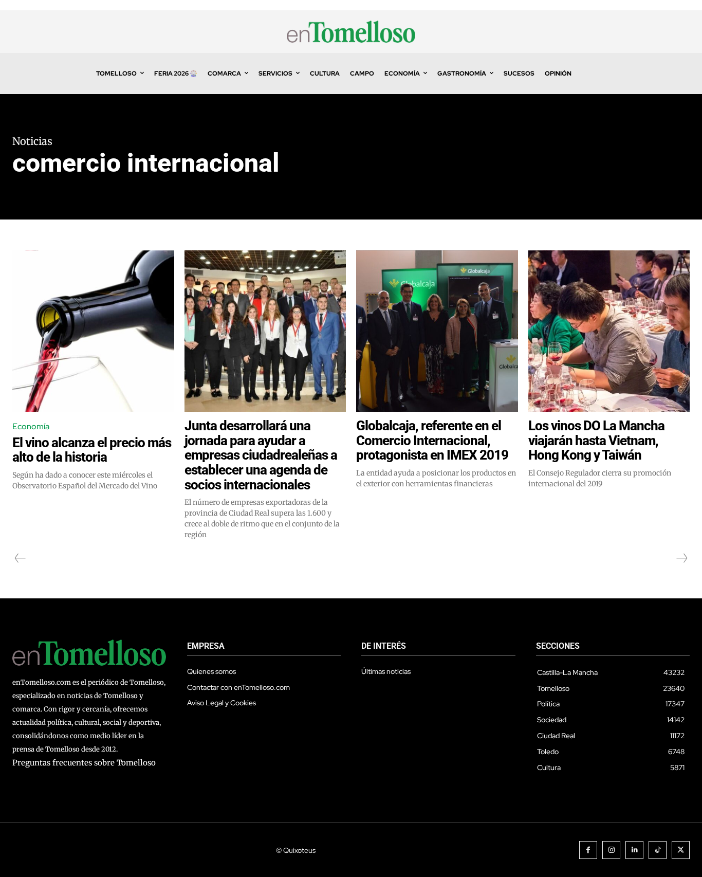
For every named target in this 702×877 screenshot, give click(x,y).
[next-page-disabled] (681, 558)
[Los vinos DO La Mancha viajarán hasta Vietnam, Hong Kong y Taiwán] (609, 331)
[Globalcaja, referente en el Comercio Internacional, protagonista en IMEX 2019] (437, 331)
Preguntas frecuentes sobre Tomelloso (84, 763)
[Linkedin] (634, 850)
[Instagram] (611, 850)
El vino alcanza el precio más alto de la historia (91, 450)
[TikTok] (658, 850)
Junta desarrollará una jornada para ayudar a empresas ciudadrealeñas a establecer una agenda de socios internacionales (260, 455)
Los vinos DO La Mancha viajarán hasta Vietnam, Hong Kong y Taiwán (596, 440)
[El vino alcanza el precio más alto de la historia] (93, 331)
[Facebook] (588, 850)
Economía (30, 426)
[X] (681, 850)
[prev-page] (20, 558)
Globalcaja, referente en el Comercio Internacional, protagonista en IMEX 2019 (432, 440)
